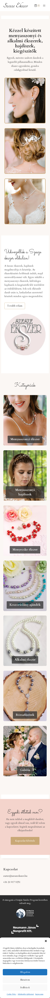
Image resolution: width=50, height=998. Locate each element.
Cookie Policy (11, 994)
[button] (45, 941)
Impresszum (39, 994)
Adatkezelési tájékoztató (26, 994)
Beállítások (25, 987)
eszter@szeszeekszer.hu (15, 876)
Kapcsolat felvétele (25, 841)
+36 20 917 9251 (11, 882)
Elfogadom (25, 972)
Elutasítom (25, 979)
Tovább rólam (14, 306)
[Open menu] (44, 5)
